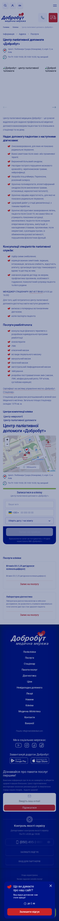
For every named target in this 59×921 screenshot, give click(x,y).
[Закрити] (50, 886)
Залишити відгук (29, 911)
